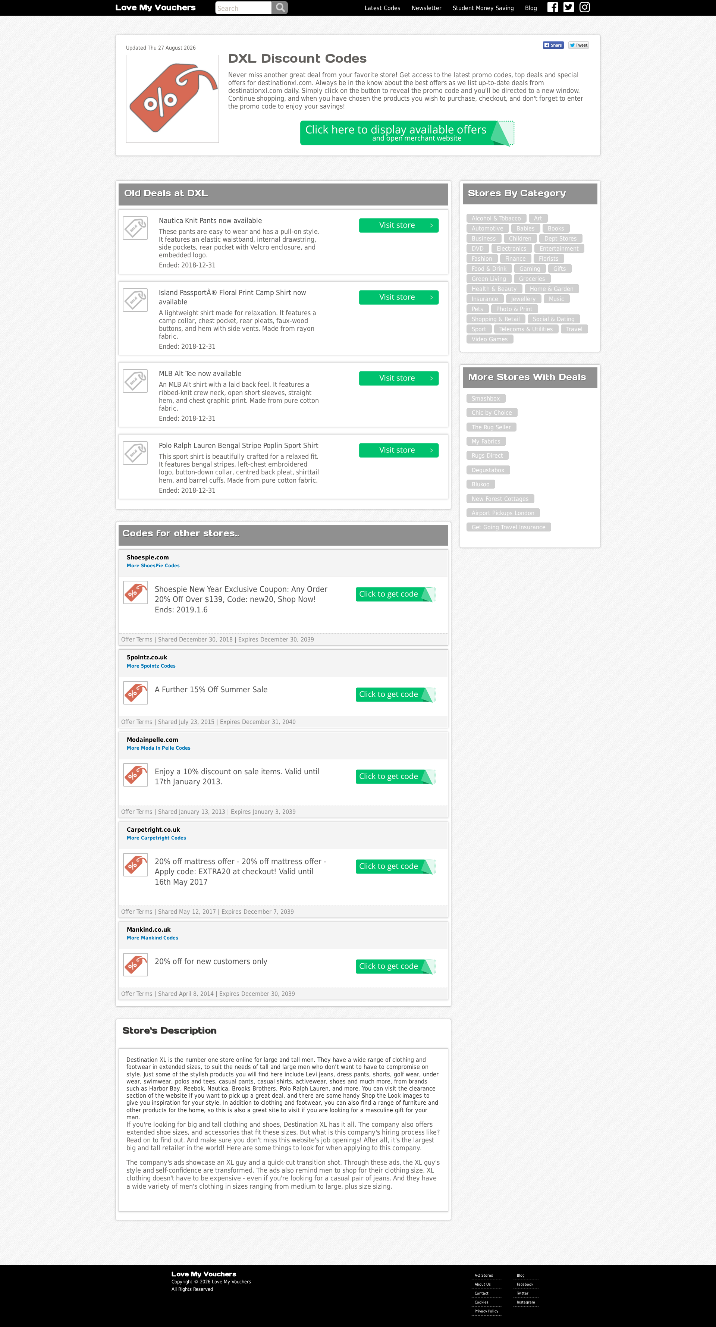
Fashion (482, 258)
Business (484, 238)
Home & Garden (552, 288)
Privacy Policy (486, 1311)
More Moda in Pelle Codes (159, 748)
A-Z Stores (484, 1275)
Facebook (525, 1284)
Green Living (489, 278)
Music (556, 298)
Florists (549, 258)
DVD (478, 248)
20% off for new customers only (211, 961)
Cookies (482, 1302)
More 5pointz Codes (151, 666)
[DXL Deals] (135, 228)
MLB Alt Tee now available (200, 373)
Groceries (532, 278)
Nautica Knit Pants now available (210, 220)
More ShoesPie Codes (153, 565)
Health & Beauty (494, 288)
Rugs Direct (487, 455)
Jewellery (523, 298)
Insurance (485, 298)
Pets (477, 309)
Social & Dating (554, 319)
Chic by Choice (492, 412)
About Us (483, 1284)
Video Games (490, 339)
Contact (482, 1293)
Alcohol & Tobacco (496, 218)
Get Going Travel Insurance (509, 527)
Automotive (487, 228)
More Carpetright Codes (156, 838)
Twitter (522, 1293)
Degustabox (488, 470)
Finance (515, 258)
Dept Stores (560, 238)
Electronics (512, 248)
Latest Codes (383, 8)
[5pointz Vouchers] (135, 693)
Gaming (529, 268)
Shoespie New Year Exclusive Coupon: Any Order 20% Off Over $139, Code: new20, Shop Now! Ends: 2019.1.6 (241, 599)
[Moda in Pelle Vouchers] (135, 775)
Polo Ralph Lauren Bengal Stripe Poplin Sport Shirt (238, 445)
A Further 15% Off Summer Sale (211, 689)
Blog (531, 8)
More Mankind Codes (152, 938)
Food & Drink (489, 268)
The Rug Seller (491, 427)
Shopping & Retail (496, 319)
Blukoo (481, 484)
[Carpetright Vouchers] (135, 864)
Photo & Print (514, 309)
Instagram (526, 1302)
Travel (574, 329)
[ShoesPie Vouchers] (135, 592)
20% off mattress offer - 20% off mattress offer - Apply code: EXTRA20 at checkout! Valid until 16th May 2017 (240, 872)
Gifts (559, 268)
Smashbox (486, 398)
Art (538, 218)
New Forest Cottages (500, 498)
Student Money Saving (483, 8)
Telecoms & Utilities (526, 329)
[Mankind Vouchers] (135, 964)
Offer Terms (137, 639)
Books (556, 228)
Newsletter (427, 8)
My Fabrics (486, 441)
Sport (479, 329)
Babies (525, 228)
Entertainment (559, 248)
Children (520, 238)
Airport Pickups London (503, 513)
